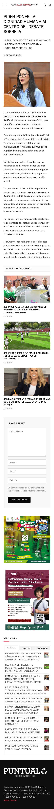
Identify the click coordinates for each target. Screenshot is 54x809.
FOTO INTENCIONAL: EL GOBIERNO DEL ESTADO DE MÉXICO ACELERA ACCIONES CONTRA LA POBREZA (22, 710)
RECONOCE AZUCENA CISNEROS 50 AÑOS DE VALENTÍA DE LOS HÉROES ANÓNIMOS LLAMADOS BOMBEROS (25, 310)
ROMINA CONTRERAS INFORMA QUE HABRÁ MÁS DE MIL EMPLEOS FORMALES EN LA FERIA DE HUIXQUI (27, 402)
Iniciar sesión (10, 800)
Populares (27, 648)
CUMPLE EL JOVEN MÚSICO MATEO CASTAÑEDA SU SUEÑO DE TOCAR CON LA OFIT (22, 721)
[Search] (49, 5)
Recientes (11, 648)
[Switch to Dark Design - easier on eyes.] (45, 5)
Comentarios (42, 648)
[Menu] (5, 5)
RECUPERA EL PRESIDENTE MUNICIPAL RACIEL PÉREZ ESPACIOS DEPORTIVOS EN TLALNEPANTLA (26, 356)
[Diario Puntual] (26, 5)
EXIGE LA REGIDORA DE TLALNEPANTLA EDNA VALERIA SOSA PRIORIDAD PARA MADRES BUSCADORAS (25, 690)
